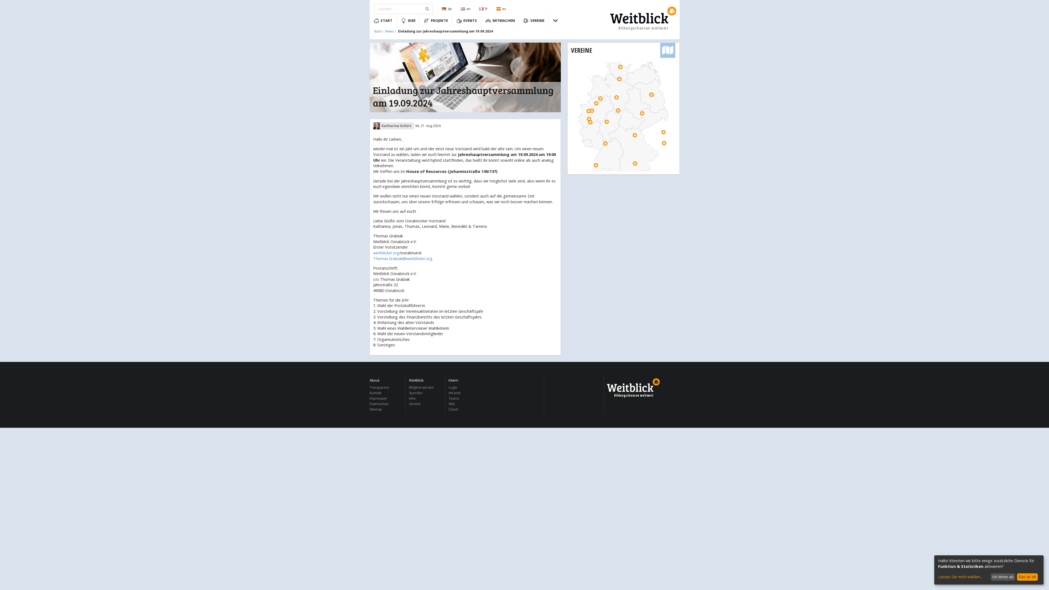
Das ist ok (1027, 576)
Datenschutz (379, 404)
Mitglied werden (421, 388)
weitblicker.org (386, 252)
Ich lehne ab (1002, 576)
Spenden (416, 393)
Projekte (439, 20)
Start (386, 20)
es (504, 9)
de (450, 9)
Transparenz (379, 388)
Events (470, 20)
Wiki (452, 404)
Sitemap (376, 409)
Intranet (455, 393)
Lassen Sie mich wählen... (960, 576)
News (389, 31)
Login (453, 388)
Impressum (378, 398)
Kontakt (375, 393)
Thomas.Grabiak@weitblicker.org (402, 258)
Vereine (537, 20)
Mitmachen (504, 20)
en (468, 9)
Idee (412, 20)
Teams (454, 398)
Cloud (453, 409)
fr (486, 9)
